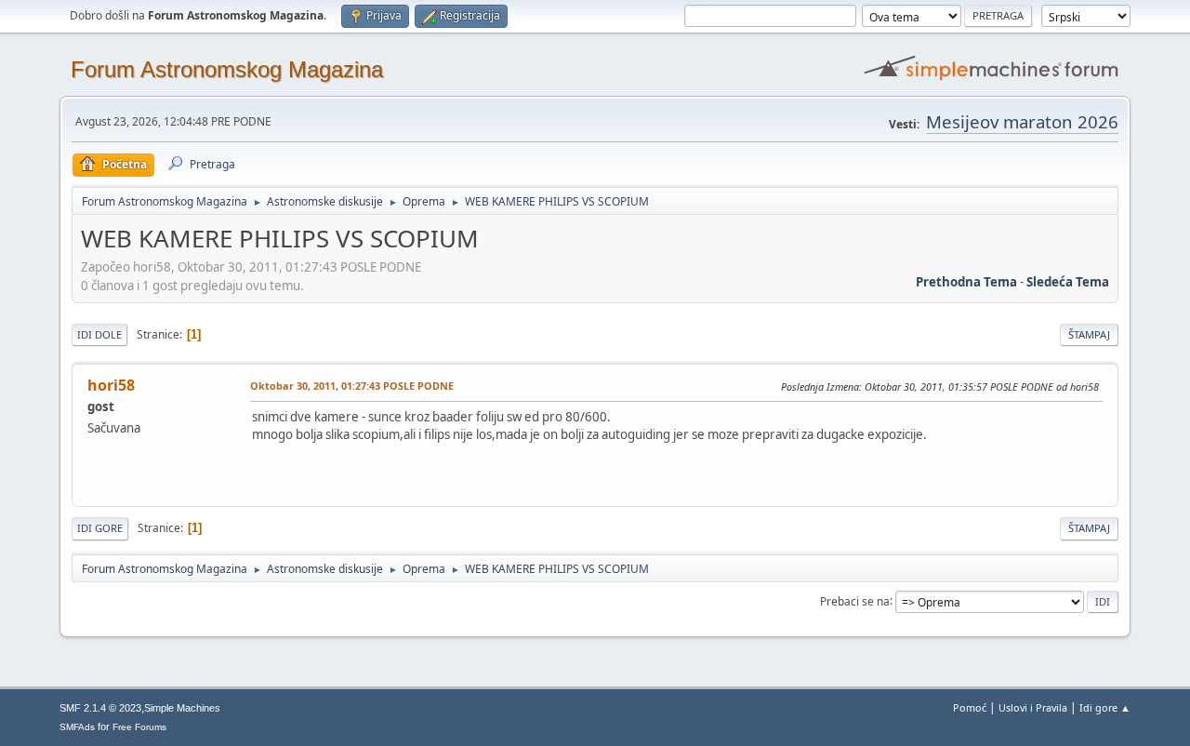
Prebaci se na (855, 600)
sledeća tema (1067, 281)
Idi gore (100, 528)
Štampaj (1089, 334)
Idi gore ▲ (1104, 707)
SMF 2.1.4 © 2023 (100, 707)
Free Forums (139, 727)
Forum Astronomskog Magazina (227, 69)
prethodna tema (966, 281)
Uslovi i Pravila (1032, 707)
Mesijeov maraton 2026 (1022, 121)
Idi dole (99, 334)
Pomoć (969, 707)
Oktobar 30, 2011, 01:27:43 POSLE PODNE (352, 386)
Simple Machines (182, 707)
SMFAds (77, 727)
